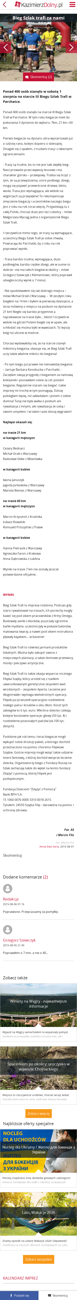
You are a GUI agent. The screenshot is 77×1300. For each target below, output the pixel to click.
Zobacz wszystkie (38, 1259)
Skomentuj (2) (41, 77)
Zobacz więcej (39, 1113)
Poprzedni (5, 47)
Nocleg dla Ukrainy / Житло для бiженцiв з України (38, 1150)
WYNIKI (8, 595)
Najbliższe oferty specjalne (28, 1123)
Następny (71, 47)
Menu (72, 4)
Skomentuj (60, 1295)
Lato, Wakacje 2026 (38, 1212)
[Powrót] (4, 4)
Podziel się (21, 1295)
